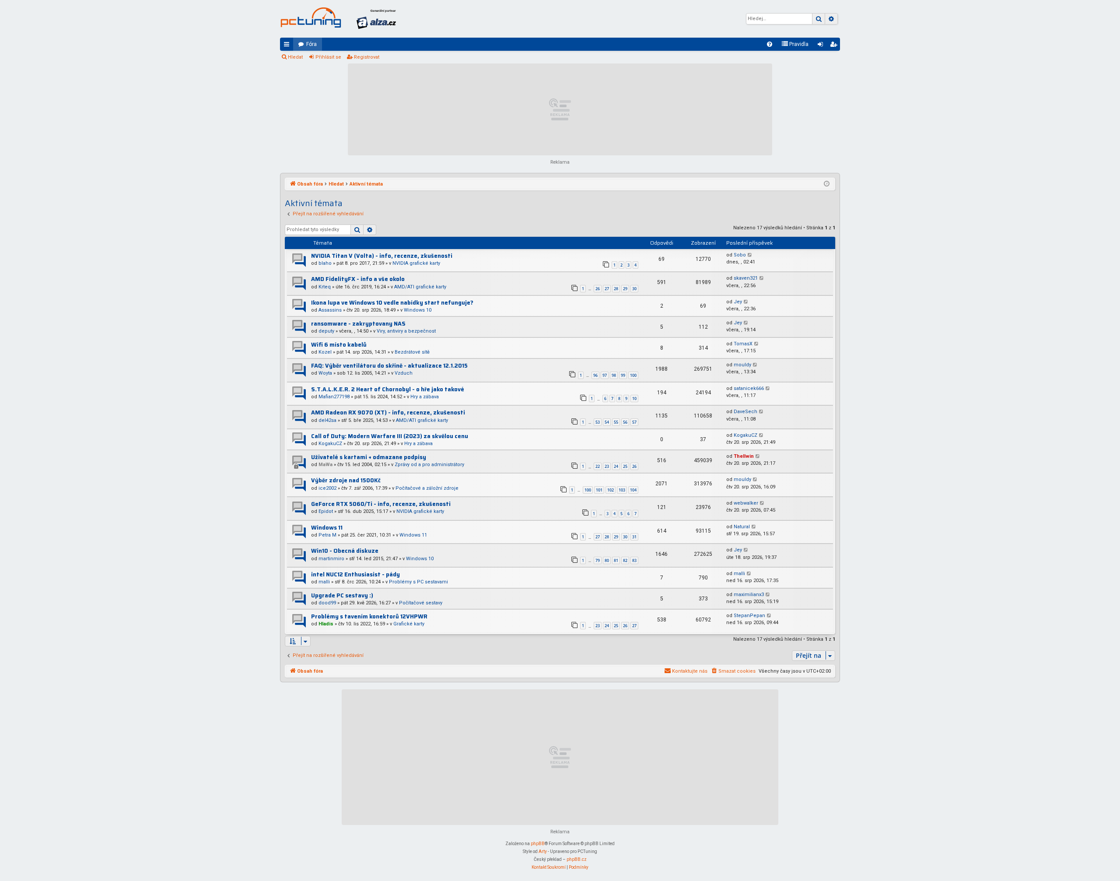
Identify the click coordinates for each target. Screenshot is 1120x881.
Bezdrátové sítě (412, 352)
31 (634, 537)
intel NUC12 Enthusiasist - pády (355, 574)
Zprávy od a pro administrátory (429, 464)
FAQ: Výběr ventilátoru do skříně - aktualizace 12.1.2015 (389, 365)
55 (616, 422)
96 (595, 375)
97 (604, 375)
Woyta (325, 373)
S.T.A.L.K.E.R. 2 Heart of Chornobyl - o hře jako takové (387, 389)
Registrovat (366, 57)
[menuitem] (769, 44)
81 (616, 560)
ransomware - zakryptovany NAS (358, 323)
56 (625, 422)
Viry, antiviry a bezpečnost (406, 331)
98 (614, 375)
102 (610, 490)
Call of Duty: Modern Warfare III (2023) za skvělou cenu (389, 436)
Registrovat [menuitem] (835, 46)
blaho (325, 263)
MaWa (325, 464)
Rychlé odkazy (288, 46)
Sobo (740, 255)
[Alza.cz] (376, 19)
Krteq (324, 287)
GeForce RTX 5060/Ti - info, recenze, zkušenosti (381, 504)
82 (625, 560)
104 (633, 490)
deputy (326, 331)
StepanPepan (749, 615)
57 (634, 422)
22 (597, 466)
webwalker (746, 503)
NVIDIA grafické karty (416, 263)
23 (607, 466)
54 (607, 422)
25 (625, 466)
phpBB (538, 843)
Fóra (311, 44)
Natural (742, 527)
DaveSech (745, 411)
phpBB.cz (577, 859)
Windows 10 (417, 310)
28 (616, 288)
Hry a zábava (424, 397)
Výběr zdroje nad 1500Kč (346, 480)
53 (597, 422)
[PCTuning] (310, 17)
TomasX (743, 344)
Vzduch (404, 373)
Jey (738, 302)
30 (634, 288)
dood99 (327, 603)
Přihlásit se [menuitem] (822, 46)
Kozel (325, 352)
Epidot (325, 511)
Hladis (325, 624)
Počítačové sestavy (420, 603)
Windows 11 (327, 527)
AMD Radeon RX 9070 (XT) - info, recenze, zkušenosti (388, 412)
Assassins (330, 310)
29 (625, 288)
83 (634, 560)
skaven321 (746, 278)
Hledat (295, 57)
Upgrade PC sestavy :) (342, 595)
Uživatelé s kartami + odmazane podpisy (368, 457)
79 (597, 560)
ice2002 (327, 488)
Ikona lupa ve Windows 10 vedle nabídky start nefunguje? (392, 302)
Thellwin (744, 456)
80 (607, 560)
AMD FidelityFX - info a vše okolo (358, 279)
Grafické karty (408, 624)
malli (324, 582)
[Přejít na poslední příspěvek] (750, 255)
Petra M (327, 535)
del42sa (327, 420)
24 (616, 466)
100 (633, 375)
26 (597, 288)
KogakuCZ (330, 443)
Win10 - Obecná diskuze (344, 550)
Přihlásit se (328, 57)
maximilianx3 (749, 594)
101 (599, 490)
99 (623, 375)
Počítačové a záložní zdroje (427, 488)
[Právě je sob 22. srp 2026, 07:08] (827, 184)
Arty (543, 851)
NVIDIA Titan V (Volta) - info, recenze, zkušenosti (381, 255)
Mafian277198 (334, 397)
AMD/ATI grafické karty (420, 287)
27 (607, 288)
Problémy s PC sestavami (418, 582)
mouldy (742, 365)
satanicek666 (749, 388)
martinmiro (331, 559)
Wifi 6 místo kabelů (339, 344)
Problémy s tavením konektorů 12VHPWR (369, 616)
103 (622, 490)
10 (634, 398)
